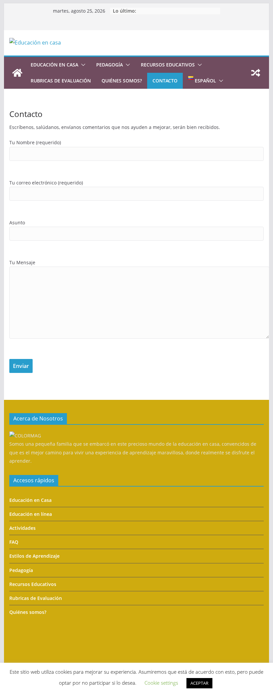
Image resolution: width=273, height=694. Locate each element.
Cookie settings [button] (161, 682)
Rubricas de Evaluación (61, 80)
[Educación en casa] (17, 73)
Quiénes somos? (122, 80)
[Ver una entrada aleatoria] (256, 73)
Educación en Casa (30, 500)
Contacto (164, 80)
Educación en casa (54, 64)
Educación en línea (30, 514)
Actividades (22, 528)
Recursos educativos (168, 64)
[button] (82, 64)
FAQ (13, 542)
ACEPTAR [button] (199, 683)
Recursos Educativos (32, 584)
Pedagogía (109, 64)
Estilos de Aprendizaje (34, 556)
